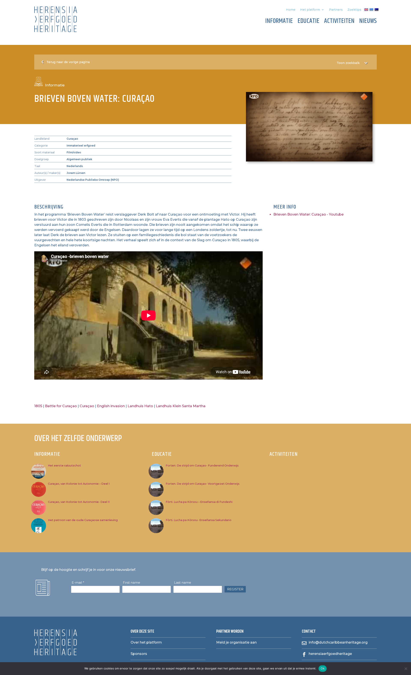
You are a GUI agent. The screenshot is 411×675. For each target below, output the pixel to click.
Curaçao (72, 138)
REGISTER (235, 589)
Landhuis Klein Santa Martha (181, 406)
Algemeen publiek (79, 159)
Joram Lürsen (76, 173)
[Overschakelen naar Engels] (366, 10)
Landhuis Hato (140, 406)
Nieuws (368, 22)
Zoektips (354, 10)
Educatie (308, 22)
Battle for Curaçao (61, 406)
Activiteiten (339, 22)
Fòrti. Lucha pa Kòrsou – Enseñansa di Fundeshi (199, 501)
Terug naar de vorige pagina (68, 62)
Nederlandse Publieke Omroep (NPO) (93, 179)
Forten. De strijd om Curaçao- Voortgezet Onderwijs (203, 483)
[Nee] (406, 668)
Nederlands (75, 166)
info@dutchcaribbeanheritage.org (338, 642)
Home (290, 10)
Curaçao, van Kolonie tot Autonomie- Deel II (79, 501)
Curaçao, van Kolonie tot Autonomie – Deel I (79, 483)
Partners (336, 10)
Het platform (310, 10)
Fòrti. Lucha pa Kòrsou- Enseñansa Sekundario (198, 520)
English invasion (111, 406)
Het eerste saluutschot (64, 465)
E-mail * (78, 583)
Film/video (74, 152)
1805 (38, 406)
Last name (182, 583)
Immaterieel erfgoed (81, 145)
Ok (323, 668)
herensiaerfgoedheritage (330, 654)
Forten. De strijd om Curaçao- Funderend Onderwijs (202, 465)
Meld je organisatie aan (236, 642)
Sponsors (139, 654)
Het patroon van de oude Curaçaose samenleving (83, 520)
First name (131, 583)
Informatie (279, 22)
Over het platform (146, 642)
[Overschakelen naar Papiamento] (371, 10)
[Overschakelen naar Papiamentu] (376, 10)
